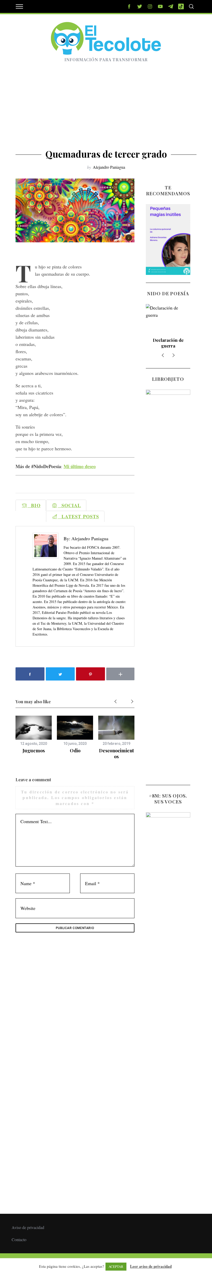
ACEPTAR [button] (116, 1266)
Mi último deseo (80, 466)
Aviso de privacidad (28, 1227)
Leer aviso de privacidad (151, 1266)
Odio (75, 750)
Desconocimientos (116, 753)
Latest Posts (78, 516)
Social (69, 505)
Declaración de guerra (168, 343)
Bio (33, 505)
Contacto (19, 1239)
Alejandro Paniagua (109, 167)
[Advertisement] (106, 110)
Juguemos (33, 750)
